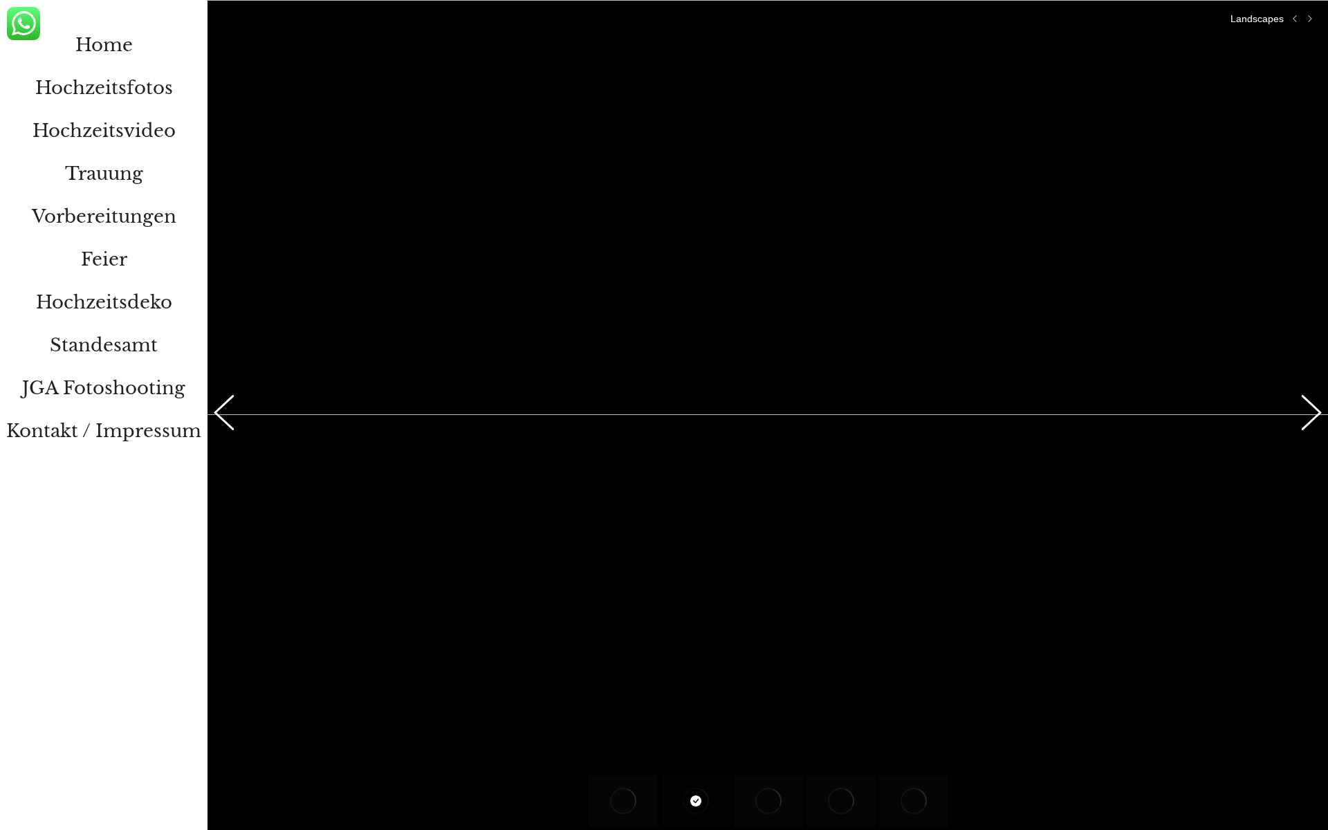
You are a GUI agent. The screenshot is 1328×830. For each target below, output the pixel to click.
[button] (231, 415)
